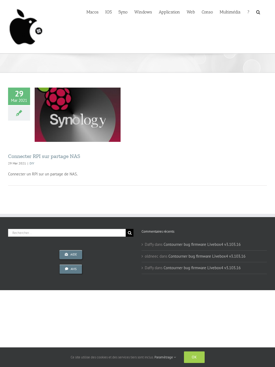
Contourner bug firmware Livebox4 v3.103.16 (202, 244)
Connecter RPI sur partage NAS (44, 156)
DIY (32, 163)
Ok (194, 357)
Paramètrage (164, 357)
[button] (258, 11)
